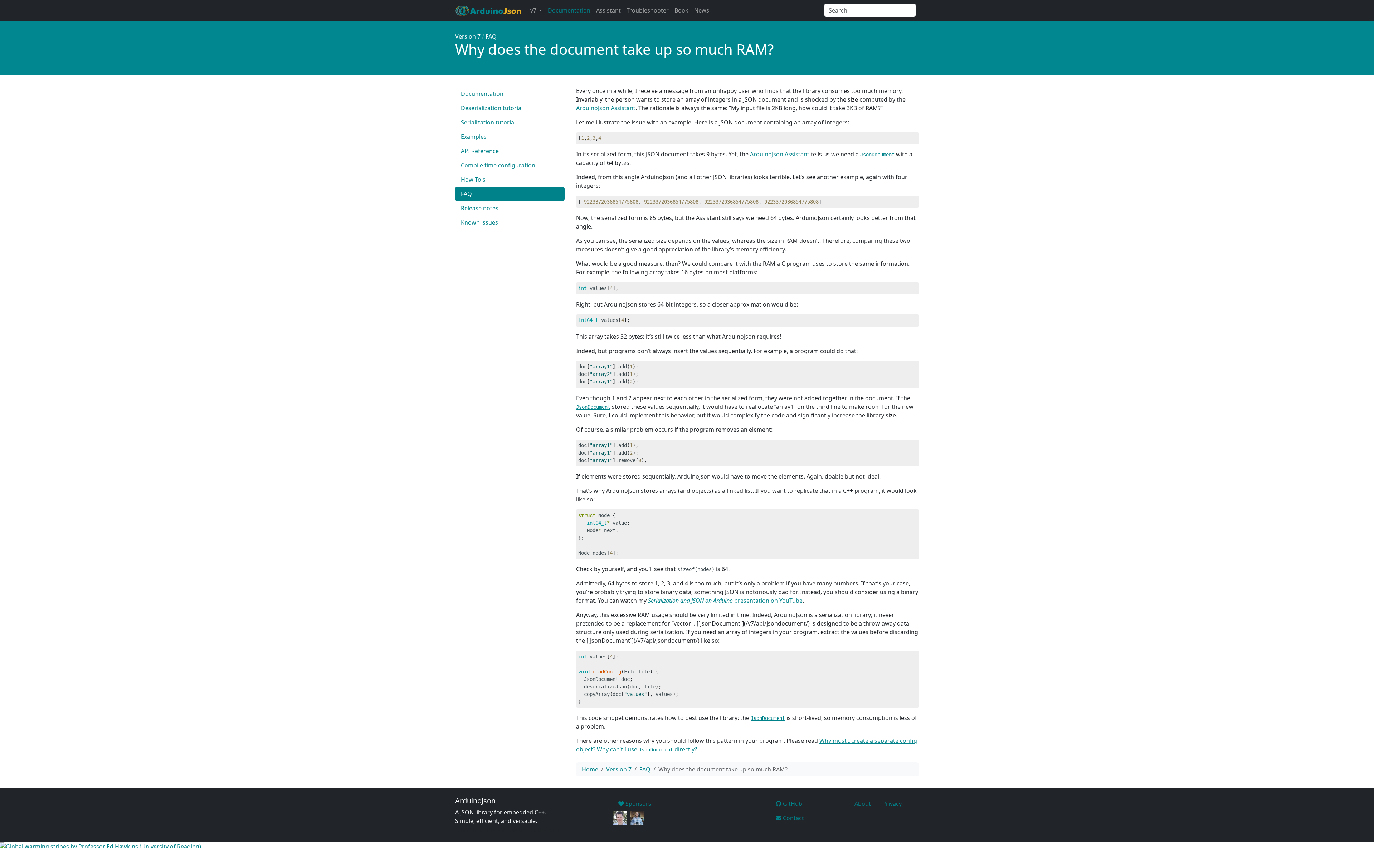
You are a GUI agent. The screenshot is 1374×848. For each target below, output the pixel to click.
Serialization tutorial (488, 122)
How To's (473, 179)
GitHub (791, 804)
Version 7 (468, 36)
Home (590, 769)
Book (681, 10)
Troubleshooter (648, 10)
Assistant (608, 10)
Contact (792, 818)
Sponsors (637, 804)
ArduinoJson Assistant (605, 108)
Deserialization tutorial (492, 108)
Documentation (569, 10)
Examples (474, 137)
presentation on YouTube (725, 600)
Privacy (892, 804)
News (701, 10)
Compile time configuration (498, 165)
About (862, 804)
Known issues (479, 222)
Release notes (479, 208)
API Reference (480, 151)
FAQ (491, 36)
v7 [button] (534, 10)
